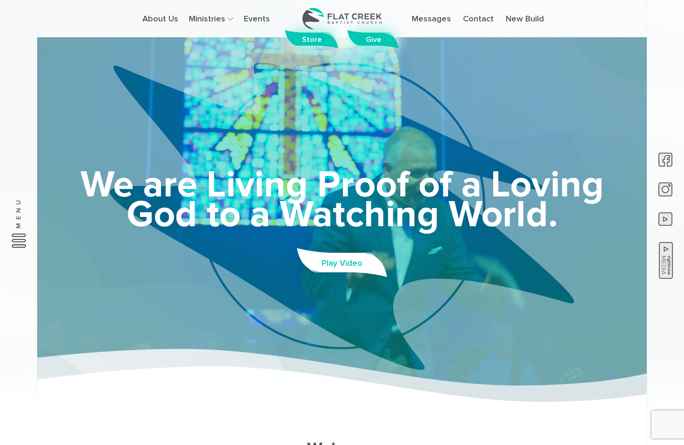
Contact (478, 18)
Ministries (208, 18)
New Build (525, 18)
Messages (431, 18)
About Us (160, 18)
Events (257, 18)
